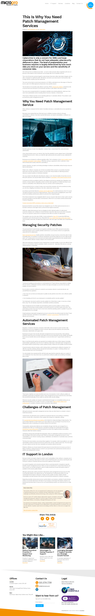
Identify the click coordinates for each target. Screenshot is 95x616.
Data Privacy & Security (68, 581)
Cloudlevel (82, 610)
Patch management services (29, 235)
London (12, 581)
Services (60, 3)
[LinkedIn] (37, 589)
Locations (67, 3)
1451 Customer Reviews (51, 526)
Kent (11, 593)
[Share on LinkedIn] (52, 518)
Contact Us (80, 3)
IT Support (53, 3)
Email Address (39, 602)
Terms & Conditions (67, 583)
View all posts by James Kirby (31, 510)
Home (46, 3)
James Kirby (42, 29)
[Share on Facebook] (42, 518)
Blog (73, 3)
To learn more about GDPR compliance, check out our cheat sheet (38, 203)
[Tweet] (47, 518)
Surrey (11, 586)
